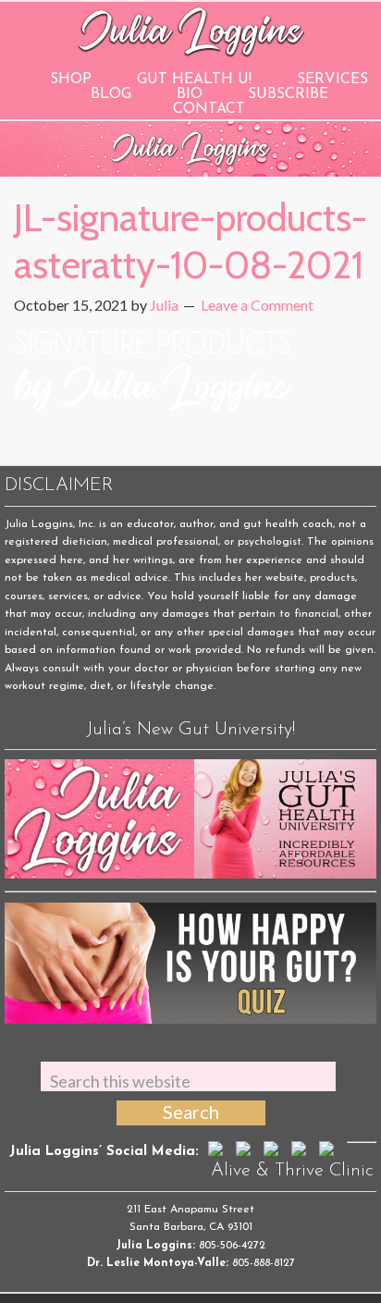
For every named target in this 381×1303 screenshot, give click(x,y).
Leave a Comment (257, 304)
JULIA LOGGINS (191, 30)
